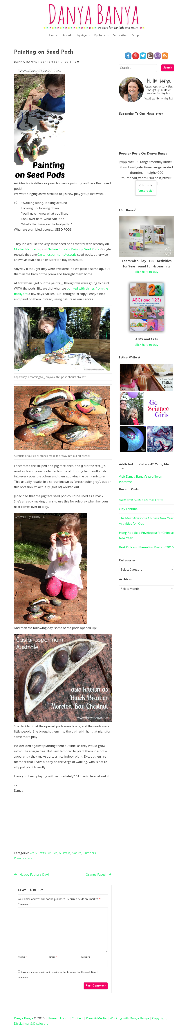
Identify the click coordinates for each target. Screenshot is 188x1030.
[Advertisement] (63, 823)
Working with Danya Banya (129, 1018)
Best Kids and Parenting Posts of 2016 (146, 547)
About (67, 35)
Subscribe (119, 35)
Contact (77, 1018)
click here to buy (146, 271)
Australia (64, 853)
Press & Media (96, 1018)
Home (53, 35)
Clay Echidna (128, 509)
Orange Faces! (96, 874)
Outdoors (89, 853)
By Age (82, 35)
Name (22, 957)
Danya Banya (23, 1018)
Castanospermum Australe (57, 254)
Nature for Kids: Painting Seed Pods (73, 249)
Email (53, 957)
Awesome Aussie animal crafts (141, 500)
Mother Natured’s (27, 249)
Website (85, 957)
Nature (76, 853)
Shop (135, 35)
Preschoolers (23, 858)
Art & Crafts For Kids (43, 853)
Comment (24, 904)
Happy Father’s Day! (34, 874)
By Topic (100, 35)
